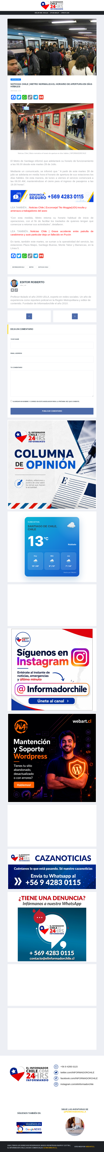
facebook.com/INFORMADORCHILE (79, 1078)
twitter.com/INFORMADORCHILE (77, 1072)
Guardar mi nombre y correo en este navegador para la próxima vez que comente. (46, 401)
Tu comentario (16, 367)
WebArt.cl (90, 1147)
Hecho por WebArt (70, 572)
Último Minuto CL (50, 1148)
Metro (31, 267)
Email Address (16, 353)
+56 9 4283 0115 (69, 1066)
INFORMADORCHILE (18, 267)
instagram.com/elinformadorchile (76, 1084)
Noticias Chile (43, 267)
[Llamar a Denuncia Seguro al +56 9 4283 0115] (52, 196)
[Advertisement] (52, 605)
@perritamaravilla (75, 1112)
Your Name (15, 339)
